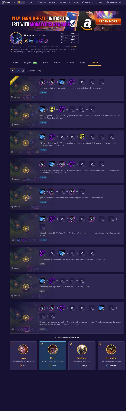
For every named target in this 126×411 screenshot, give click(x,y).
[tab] (15, 63)
